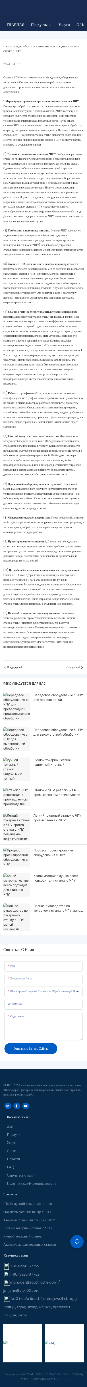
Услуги (12, 1142)
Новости (13, 1159)
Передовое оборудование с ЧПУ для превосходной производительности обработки (58, 697)
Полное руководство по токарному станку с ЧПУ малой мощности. (57, 908)
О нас (11, 1150)
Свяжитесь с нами (21, 1175)
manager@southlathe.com (33, 1282)
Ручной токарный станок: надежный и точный (52, 762)
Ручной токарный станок (22, 1236)
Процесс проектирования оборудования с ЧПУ (53, 852)
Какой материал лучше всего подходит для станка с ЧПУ (55, 878)
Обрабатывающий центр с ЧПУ (27, 1211)
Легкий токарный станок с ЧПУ (27, 1228)
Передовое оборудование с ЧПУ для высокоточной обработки (58, 732)
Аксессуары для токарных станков (29, 1244)
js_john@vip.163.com (21, 1290)
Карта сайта (62, 1379)
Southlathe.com (42, 1379)
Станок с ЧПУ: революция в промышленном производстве (56, 792)
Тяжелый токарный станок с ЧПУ (29, 1220)
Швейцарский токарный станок (27, 1203)
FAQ (10, 1167)
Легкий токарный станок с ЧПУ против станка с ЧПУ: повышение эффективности (57, 818)
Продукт (13, 1134)
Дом (10, 1126)
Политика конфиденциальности (31, 1183)
